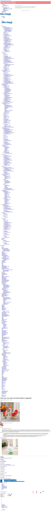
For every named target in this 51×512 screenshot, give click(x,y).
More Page (4, 240)
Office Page (4, 166)
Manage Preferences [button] (24, 10)
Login (4, 17)
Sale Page (4, 218)
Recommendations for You (3, 466)
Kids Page (4, 154)
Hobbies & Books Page (6, 205)
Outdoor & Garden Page (6, 85)
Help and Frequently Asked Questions (7, 8)
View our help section (2, 475)
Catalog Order (3, 4)
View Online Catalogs (4, 487)
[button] (28, 10)
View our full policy (8, 464)
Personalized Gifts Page (6, 128)
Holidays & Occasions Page (6, 103)
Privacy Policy (3, 505)
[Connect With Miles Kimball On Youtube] (9, 494)
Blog (2, 489)
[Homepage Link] (7, 23)
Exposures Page (5, 213)
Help (2, 6)
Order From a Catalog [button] (5, 5)
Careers (3, 488)
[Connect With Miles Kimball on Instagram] (8, 494)
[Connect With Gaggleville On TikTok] (40, 493)
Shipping (4, 9)
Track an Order (5, 10)
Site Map (3, 506)
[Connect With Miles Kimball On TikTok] (11, 494)
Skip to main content (8, 0)
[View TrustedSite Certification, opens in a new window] (3, 510)
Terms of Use (3, 504)
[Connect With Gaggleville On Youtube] (36, 493)
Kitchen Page (4, 26)
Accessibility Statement (3, 0)
